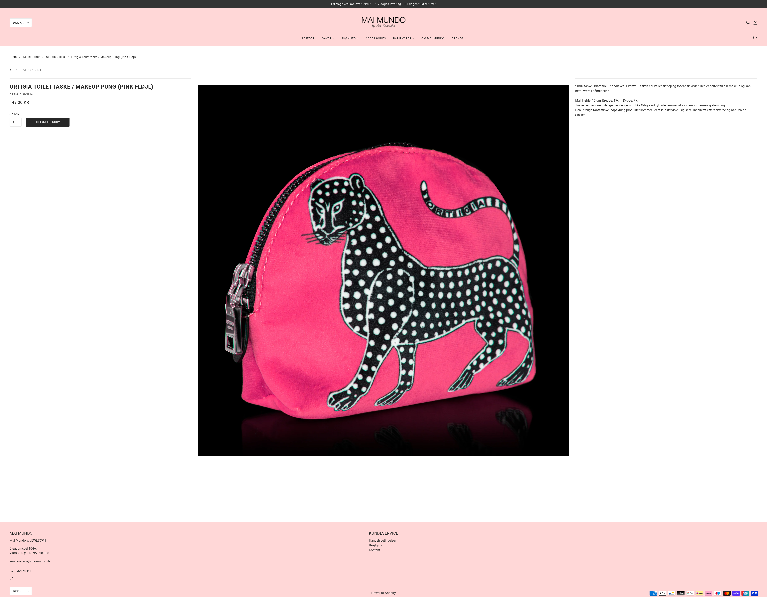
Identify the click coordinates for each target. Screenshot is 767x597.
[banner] (383, 22)
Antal (14, 113)
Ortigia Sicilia (55, 56)
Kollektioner (31, 56)
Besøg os (375, 545)
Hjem (13, 56)
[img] (748, 23)
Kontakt (374, 550)
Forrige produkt (28, 70)
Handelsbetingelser (382, 540)
